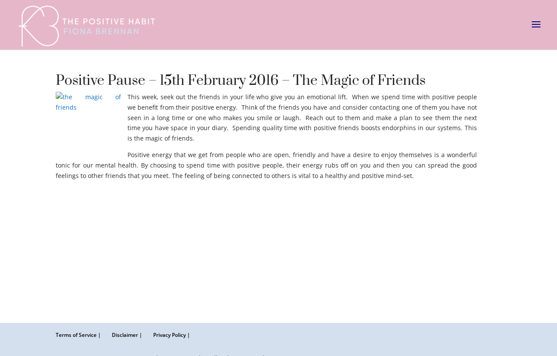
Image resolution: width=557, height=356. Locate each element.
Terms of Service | (78, 335)
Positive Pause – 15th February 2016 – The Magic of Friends (241, 81)
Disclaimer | (127, 335)
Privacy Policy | (171, 335)
